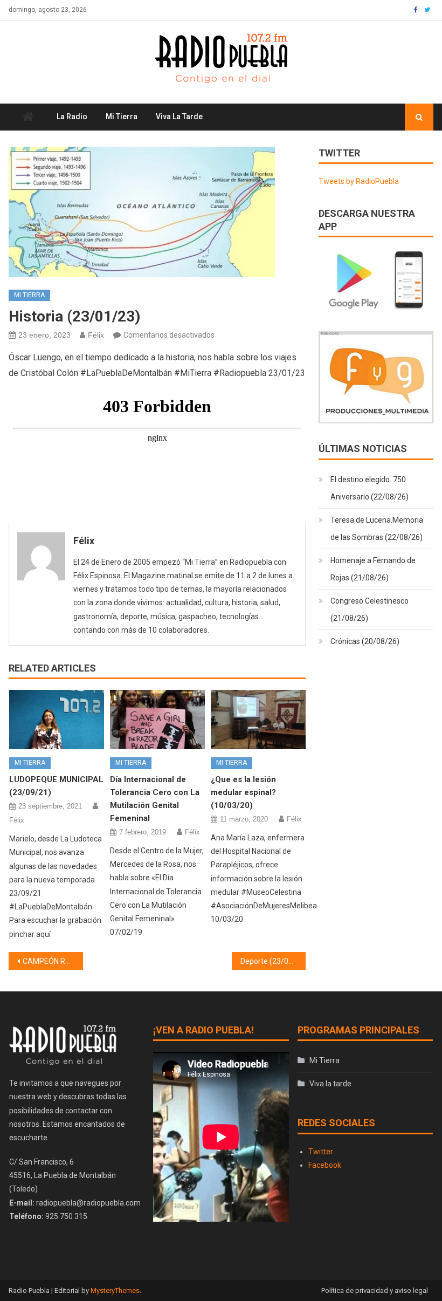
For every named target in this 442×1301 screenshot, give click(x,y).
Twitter (320, 1151)
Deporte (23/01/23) (273, 961)
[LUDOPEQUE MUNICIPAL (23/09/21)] (56, 719)
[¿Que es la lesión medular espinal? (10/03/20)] (258, 719)
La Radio (72, 116)
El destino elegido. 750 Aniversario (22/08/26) (369, 488)
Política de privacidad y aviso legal (374, 1290)
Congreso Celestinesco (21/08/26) (369, 609)
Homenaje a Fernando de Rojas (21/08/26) (373, 569)
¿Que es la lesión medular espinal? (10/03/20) (243, 792)
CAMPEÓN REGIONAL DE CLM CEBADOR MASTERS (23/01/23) (53, 961)
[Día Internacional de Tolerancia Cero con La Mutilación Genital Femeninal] (157, 719)
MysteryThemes (115, 1290)
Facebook (324, 1165)
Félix (96, 335)
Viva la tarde (179, 116)
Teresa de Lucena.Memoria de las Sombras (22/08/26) (376, 529)
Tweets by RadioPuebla (359, 181)
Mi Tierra (121, 116)
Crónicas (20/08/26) (364, 641)
